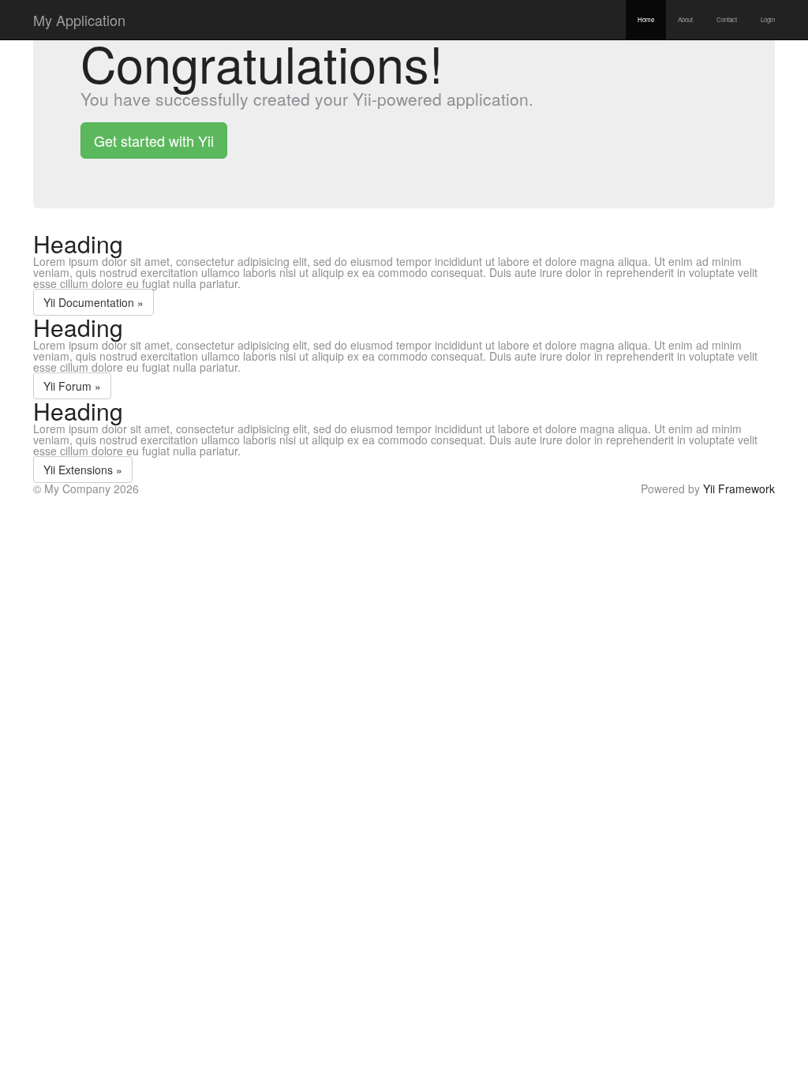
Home (646, 19)
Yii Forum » (72, 386)
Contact (726, 19)
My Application (79, 19)
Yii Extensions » (82, 469)
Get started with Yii (154, 140)
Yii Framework (739, 488)
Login (768, 19)
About (685, 19)
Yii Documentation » (93, 302)
